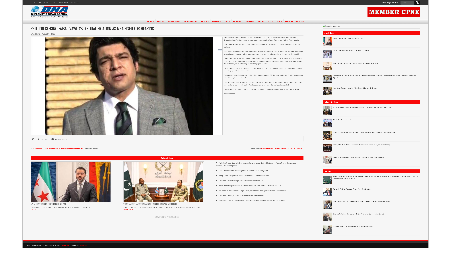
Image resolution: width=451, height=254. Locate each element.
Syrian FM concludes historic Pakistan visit (348, 38)
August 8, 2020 (48, 34)
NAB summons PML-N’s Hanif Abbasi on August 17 (281, 148)
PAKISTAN (261, 21)
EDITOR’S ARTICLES (190, 21)
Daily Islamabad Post (60, 2)
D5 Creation (65, 245)
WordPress (83, 245)
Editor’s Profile (44, 2)
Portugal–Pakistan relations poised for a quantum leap (352, 189)
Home (34, 2)
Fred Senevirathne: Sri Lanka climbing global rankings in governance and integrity (361, 201)
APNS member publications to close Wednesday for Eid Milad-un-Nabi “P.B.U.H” (250, 186)
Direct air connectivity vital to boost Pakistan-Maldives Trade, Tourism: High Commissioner (364, 132)
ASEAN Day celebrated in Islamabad (345, 120)
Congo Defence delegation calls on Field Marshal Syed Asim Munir (355, 63)
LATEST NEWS (249, 21)
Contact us (74, 2)
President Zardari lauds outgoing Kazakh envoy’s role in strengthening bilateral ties (362, 107)
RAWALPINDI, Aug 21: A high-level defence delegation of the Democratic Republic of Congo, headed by (161, 207)
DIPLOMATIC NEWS (174, 21)
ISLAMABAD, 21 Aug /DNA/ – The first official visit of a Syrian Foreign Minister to (60, 207)
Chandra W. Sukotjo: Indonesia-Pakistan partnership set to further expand (358, 214)
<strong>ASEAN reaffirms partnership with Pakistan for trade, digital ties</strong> (361, 145)
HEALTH (227, 21)
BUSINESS (160, 21)
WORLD (279, 21)
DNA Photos (216, 21)
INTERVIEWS (237, 21)
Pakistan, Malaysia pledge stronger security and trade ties (241, 181)
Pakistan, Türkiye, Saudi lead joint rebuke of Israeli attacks (241, 196)
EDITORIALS (205, 21)
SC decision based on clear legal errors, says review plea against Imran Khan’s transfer (252, 191)
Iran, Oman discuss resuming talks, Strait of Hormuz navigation (243, 171)
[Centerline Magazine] (331, 26)
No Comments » (60, 139)
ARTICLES (150, 21)
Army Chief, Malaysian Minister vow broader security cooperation (244, 176)
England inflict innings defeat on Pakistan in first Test (351, 51)
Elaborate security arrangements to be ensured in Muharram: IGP (58, 148)
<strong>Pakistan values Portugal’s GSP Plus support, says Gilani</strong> (359, 157)
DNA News (35, 34)
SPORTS (270, 21)
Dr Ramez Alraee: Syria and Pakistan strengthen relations (353, 226)
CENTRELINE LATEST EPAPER (294, 21)
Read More (34, 209)
